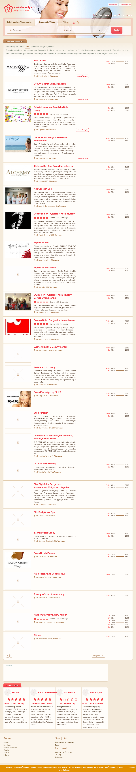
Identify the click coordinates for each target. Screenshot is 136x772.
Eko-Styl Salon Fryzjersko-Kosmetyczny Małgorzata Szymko (51, 486)
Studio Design (41, 412)
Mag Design (40, 60)
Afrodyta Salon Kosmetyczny (49, 594)
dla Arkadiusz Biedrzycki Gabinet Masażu (16, 703)
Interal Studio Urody (44, 532)
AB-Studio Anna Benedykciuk (49, 573)
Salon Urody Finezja (44, 553)
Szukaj (117, 30)
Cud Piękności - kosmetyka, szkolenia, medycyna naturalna (53, 437)
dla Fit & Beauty (67, 703)
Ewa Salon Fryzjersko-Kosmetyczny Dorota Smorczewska (53, 296)
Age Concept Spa (43, 188)
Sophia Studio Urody (45, 267)
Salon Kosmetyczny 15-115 (47, 392)
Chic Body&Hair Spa (44, 512)
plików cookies (24, 767)
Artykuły (6, 752)
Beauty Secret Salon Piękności (50, 83)
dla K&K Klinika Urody (42, 703)
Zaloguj (58, 755)
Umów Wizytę (82, 76)
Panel (57, 745)
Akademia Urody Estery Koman (50, 614)
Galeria (6, 750)
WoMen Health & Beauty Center (50, 347)
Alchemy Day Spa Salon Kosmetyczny (53, 166)
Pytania (6, 755)
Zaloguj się (113, 4)
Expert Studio (41, 242)
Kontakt (6, 743)
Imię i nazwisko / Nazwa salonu (20, 22)
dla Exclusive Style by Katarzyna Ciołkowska (94, 703)
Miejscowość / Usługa (46, 22)
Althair (37, 635)
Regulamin (7, 745)
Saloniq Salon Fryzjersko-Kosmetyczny (54, 320)
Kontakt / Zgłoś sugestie (63, 752)
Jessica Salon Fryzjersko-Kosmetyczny (54, 213)
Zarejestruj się (125, 4)
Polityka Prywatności (10, 747)
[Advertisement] (55, 673)
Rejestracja (59, 757)
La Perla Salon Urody (45, 463)
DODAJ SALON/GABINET (64, 743)
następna (96, 656)
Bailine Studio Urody (45, 367)
